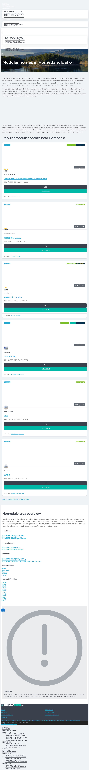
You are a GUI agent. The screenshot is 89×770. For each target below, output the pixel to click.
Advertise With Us (52, 715)
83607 (4, 597)
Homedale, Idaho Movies (11, 547)
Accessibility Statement (73, 720)
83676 (4, 582)
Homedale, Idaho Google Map (13, 535)
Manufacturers (8, 6)
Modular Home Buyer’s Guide (14, 14)
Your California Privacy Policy (31, 720)
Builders (5, 5)
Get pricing (46, 191)
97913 (4, 599)
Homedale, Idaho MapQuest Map (14, 539)
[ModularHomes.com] (12, 705)
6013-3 (7, 475)
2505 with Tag (10, 356)
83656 (4, 591)
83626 (4, 584)
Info (45, 187)
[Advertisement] (44, 111)
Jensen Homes (15, 197)
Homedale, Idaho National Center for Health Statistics (21, 561)
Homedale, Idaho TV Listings (12, 549)
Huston (4, 573)
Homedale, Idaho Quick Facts (13, 558)
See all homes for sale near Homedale (16, 499)
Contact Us (49, 712)
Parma (4, 575)
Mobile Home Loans (10, 25)
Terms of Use (6, 720)
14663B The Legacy (12, 238)
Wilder (4, 569)
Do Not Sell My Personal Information (53, 720)
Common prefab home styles (14, 17)
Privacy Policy (16, 720)
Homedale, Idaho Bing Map (12, 537)
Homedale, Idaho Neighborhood (14, 560)
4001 (6, 416)
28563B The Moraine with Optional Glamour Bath (25, 179)
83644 (4, 601)
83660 (4, 589)
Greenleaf (5, 570)
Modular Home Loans (11, 23)
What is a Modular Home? (13, 11)
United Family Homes (17, 374)
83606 (4, 596)
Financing (6, 19)
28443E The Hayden (13, 297)
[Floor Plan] (76, 167)
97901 (4, 592)
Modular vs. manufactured (13, 13)
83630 (4, 587)
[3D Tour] (82, 167)
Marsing (4, 572)
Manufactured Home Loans (13, 24)
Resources (6, 8)
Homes (4, 3)
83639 (4, 586)
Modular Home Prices (11, 15)
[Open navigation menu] (2, 54)
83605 (4, 594)
